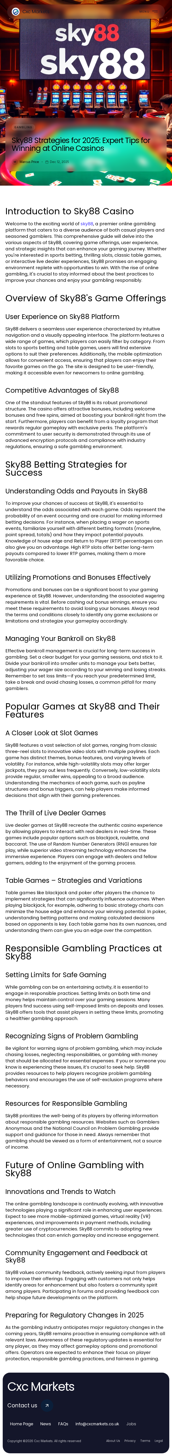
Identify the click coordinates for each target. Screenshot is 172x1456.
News (45, 1424)
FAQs (63, 1424)
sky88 (87, 223)
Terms (145, 1441)
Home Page (21, 1424)
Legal (159, 1441)
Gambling (23, 127)
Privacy (130, 1441)
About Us (113, 1441)
